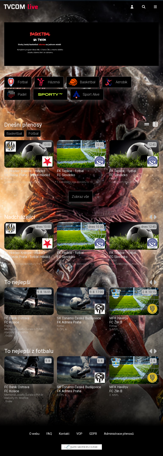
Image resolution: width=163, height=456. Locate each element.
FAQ (49, 433)
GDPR (93, 433)
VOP (79, 433)
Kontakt (64, 433)
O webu (34, 433)
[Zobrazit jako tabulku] (146, 124)
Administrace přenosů (119, 433)
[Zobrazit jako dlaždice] (155, 124)
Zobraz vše (80, 196)
